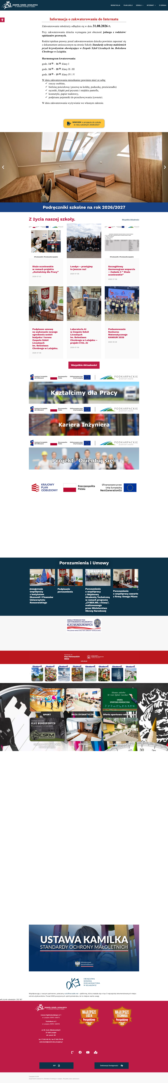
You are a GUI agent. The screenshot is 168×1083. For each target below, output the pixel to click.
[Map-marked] (95, 1052)
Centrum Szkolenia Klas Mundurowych (47, 745)
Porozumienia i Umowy (84, 562)
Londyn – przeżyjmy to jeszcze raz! (81, 268)
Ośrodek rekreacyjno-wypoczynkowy (120, 745)
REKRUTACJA (115, 5)
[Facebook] (80, 1052)
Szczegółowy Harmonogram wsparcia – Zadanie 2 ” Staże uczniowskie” (121, 270)
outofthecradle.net (71, 993)
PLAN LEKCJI (128, 5)
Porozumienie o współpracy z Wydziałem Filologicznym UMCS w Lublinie (124, 601)
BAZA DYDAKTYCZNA (83, 714)
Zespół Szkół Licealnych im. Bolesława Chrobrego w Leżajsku (45, 1078)
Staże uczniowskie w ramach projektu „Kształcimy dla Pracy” (45, 269)
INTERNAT (150, 5)
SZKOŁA (139, 5)
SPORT (47, 714)
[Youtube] (88, 1052)
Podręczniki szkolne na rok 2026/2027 (84, 207)
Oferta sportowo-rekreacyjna (119, 714)
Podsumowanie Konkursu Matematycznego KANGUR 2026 (117, 333)
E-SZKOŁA (162, 5)
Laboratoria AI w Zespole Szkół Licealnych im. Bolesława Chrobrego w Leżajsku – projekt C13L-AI (83, 336)
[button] (2, 20)
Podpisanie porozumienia (37, 590)
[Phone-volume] (72, 1052)
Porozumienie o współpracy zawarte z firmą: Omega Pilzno (97, 594)
